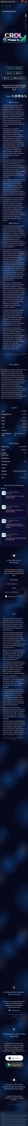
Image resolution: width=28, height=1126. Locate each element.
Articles (7, 78)
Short (10, 73)
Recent (3, 488)
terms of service (18, 596)
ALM (21, 19)
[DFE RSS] (25, 96)
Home (2, 5)
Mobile (14, 588)
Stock (6, 5)
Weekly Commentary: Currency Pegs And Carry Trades (15, 496)
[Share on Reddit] (16, 96)
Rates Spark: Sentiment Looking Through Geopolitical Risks (16, 538)
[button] (18, 1)
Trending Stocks (15, 1010)
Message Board (20, 78)
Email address (14, 580)
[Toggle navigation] (25, 1)
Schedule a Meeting (14, 1104)
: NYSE (8, 494)
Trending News (8, 11)
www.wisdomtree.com (19, 471)
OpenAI (24, 353)
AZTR (8, 19)
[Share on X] (13, 96)
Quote (19, 68)
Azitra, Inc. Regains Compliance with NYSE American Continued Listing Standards (7, 28)
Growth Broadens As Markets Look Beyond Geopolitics (14, 510)
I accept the (15, 596)
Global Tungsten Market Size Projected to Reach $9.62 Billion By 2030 (20, 27)
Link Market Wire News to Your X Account (14, 1015)
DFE (10, 68)
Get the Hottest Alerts (15, 605)
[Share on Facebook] (19, 96)
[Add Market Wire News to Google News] (22, 96)
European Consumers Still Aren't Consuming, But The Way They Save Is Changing (15, 525)
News (19, 73)
